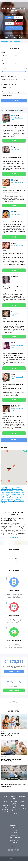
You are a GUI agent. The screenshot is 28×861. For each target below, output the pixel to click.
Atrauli (23, 41)
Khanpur (19, 497)
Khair (22, 492)
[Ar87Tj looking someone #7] (6, 313)
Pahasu (20, 489)
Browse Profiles (14, 671)
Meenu (13, 243)
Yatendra (16, 115)
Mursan (3, 499)
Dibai (16, 487)
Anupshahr (4, 490)
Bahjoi (3, 496)
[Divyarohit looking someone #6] (6, 279)
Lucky (13, 147)
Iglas (22, 494)
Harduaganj (4, 487)
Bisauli (22, 501)
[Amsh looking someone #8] (6, 345)
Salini (13, 374)
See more (14, 440)
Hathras (8, 496)
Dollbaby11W (15, 406)
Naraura (20, 487)
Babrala (14, 489)
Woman (18, 17)
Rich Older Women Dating (14, 803)
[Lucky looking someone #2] (6, 149)
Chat (14, 140)
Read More (13, 537)
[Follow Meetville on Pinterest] (18, 850)
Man (9, 17)
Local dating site (4, 41)
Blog (14, 827)
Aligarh (3, 489)
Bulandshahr (12, 497)
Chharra (11, 487)
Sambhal (10, 501)
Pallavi (15, 180)
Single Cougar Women (14, 809)
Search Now (14, 100)
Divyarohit (14, 276)
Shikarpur (11, 490)
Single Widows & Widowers (5, 805)
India (11, 41)
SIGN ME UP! (14, 28)
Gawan (18, 492)
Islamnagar (14, 496)
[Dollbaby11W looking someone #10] (6, 408)
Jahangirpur (4, 497)
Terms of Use (14, 835)
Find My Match (14, 690)
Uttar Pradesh (17, 41)
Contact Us (14, 842)
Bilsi (22, 499)
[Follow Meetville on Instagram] (15, 850)
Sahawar (17, 499)
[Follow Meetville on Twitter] (12, 850)
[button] (14, 466)
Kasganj (7, 492)
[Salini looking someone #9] (6, 377)
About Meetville (14, 825)
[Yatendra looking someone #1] (6, 118)
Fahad (15, 211)
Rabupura (4, 502)
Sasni (2, 492)
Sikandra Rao (19, 490)
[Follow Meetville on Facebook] (9, 850)
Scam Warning (14, 840)
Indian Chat (22, 808)
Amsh (13, 343)
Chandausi (4, 501)
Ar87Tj (13, 311)
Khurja (18, 494)
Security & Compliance (14, 837)
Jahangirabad (5, 494)
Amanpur (21, 496)
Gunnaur (8, 489)
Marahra (13, 492)
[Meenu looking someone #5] (6, 245)
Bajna (8, 499)
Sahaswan (13, 494)
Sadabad (16, 501)
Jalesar (12, 499)
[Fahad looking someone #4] (6, 214)
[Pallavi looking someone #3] (6, 182)
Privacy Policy (14, 830)
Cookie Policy (14, 832)
